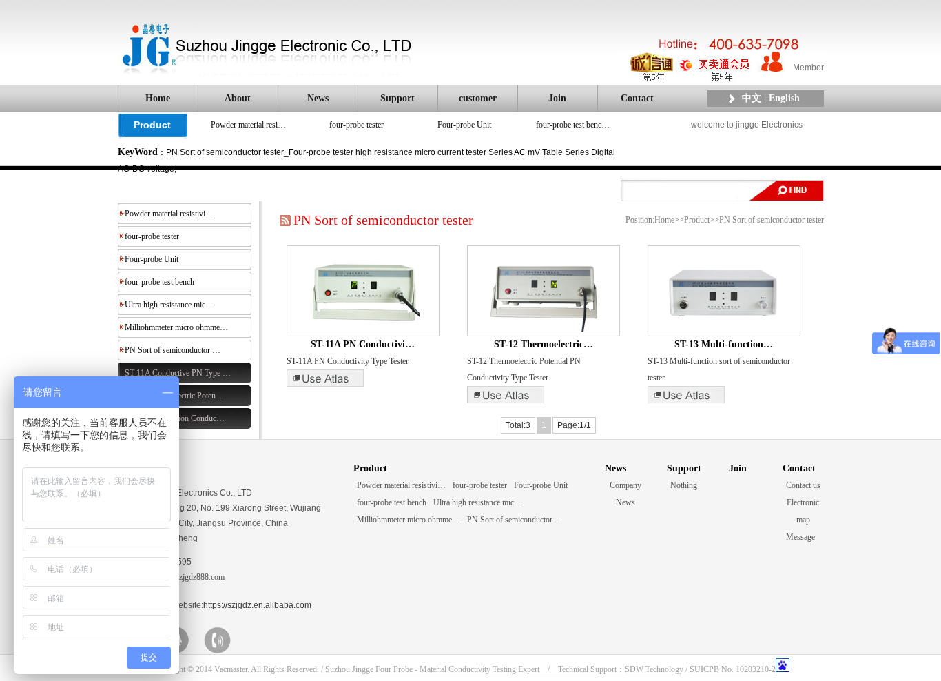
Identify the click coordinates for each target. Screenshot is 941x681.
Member (808, 67)
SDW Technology (654, 669)
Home (157, 98)
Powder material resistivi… (169, 213)
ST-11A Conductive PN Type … (178, 373)
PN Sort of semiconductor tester (771, 220)
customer (478, 98)
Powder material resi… (248, 125)
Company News (625, 493)
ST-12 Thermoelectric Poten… (174, 395)
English (784, 98)
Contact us (803, 485)
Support (397, 98)
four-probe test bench (159, 282)
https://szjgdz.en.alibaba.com (257, 605)
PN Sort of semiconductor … (172, 350)
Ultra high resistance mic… (169, 304)
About (238, 98)
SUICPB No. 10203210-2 (733, 669)
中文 (751, 98)
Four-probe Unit (464, 125)
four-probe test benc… (573, 125)
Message (800, 537)
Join (557, 98)
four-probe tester (356, 125)
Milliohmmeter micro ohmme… (176, 327)
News (318, 98)
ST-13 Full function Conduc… (175, 418)
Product (152, 124)
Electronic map (803, 511)
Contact (637, 98)
